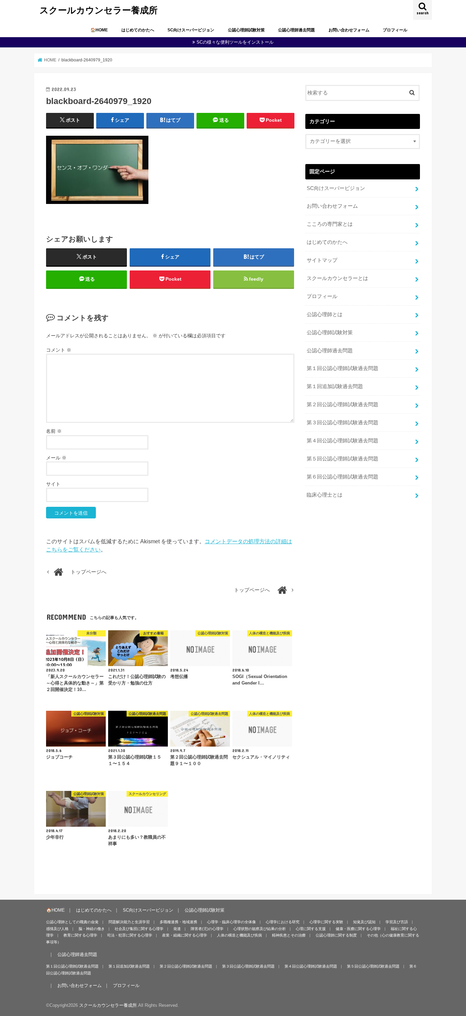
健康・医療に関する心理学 (358, 929)
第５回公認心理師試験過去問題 (342, 458)
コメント (58, 350)
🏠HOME (99, 30)
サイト (53, 484)
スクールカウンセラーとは (337, 278)
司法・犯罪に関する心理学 (129, 935)
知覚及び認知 (364, 922)
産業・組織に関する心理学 (184, 935)
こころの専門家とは (330, 224)
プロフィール (395, 30)
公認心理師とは (325, 314)
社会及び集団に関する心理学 (139, 929)
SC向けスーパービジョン (191, 30)
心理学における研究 (283, 922)
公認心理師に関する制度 (336, 935)
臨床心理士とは (325, 495)
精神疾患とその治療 (289, 935)
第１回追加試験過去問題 (335, 386)
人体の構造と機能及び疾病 (239, 935)
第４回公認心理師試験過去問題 (342, 440)
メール (56, 457)
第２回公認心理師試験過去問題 (342, 404)
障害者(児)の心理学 (207, 929)
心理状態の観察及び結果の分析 (259, 929)
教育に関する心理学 (80, 935)
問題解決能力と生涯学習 (129, 922)
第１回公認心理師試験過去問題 (342, 368)
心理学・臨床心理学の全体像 (231, 922)
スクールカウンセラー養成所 (99, 9)
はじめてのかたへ (137, 30)
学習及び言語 (396, 922)
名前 (54, 431)
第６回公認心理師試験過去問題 (342, 477)
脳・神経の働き (91, 929)
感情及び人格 (57, 929)
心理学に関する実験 (326, 922)
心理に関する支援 (311, 929)
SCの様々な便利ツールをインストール (235, 42)
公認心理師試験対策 (246, 30)
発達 (177, 929)
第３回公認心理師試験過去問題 (342, 422)
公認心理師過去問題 (296, 30)
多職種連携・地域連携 (178, 922)
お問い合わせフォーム (349, 30)
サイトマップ (322, 260)
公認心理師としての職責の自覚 (72, 922)
